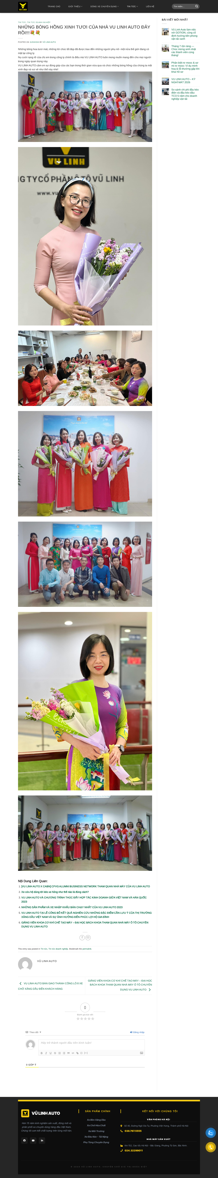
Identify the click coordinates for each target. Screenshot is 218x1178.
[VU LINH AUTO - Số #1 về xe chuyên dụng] (28, 6)
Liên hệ (150, 6)
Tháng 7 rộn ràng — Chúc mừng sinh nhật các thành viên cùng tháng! (183, 51)
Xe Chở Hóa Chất (96, 1125)
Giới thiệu (74, 6)
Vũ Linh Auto (49, 42)
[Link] (77, 1053)
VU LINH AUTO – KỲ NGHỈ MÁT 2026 (183, 80)
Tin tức (131, 6)
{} (81, 1053)
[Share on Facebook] (82, 937)
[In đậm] (41, 1053)
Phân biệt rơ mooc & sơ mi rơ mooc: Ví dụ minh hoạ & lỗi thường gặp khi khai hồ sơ (185, 67)
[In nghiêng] (46, 1053)
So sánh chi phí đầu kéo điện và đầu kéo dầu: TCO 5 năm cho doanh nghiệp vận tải (185, 94)
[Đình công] (55, 1053)
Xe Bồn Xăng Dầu (96, 1119)
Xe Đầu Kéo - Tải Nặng (96, 1136)
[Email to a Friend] (88, 937)
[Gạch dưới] (50, 1053)
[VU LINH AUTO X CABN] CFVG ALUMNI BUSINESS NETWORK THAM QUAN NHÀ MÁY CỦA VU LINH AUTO (85, 886)
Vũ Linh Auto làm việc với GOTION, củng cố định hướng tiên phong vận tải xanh (184, 34)
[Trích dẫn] (68, 1053)
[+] (86, 1053)
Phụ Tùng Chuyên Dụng (96, 1142)
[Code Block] (73, 1053)
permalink (87, 949)
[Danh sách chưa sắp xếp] (64, 1053)
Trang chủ (54, 6)
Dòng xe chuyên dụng (103, 6)
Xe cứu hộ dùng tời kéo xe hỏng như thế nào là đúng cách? (55, 892)
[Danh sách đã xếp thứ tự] (59, 1053)
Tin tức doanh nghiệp (38, 22)
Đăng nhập (138, 1032)
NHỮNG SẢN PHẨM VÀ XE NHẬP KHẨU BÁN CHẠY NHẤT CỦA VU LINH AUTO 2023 (72, 907)
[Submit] (196, 6)
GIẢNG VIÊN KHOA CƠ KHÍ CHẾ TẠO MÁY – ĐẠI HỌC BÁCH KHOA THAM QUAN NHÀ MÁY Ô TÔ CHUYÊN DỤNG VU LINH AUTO (120, 985)
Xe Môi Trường (96, 1131)
